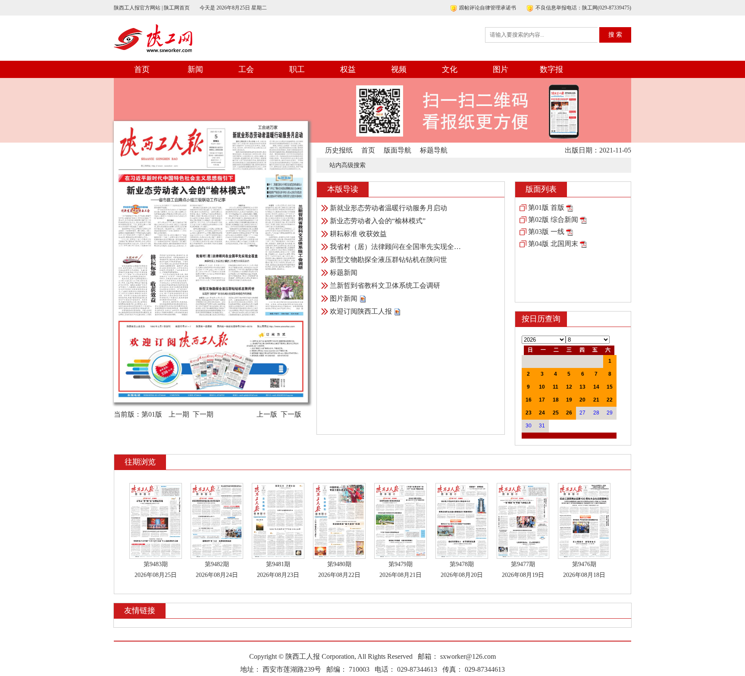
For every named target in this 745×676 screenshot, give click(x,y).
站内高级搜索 (347, 165)
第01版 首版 (546, 207)
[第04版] (583, 243)
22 (610, 400)
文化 (449, 69)
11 (555, 387)
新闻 (195, 69)
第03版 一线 (546, 231)
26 (569, 413)
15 (610, 387)
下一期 (203, 414)
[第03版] (569, 231)
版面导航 (397, 150)
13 (582, 387)
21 (596, 400)
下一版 (291, 414)
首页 (142, 69)
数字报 (551, 69)
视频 (399, 69)
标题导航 (434, 150)
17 (542, 400)
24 (542, 413)
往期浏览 (140, 462)
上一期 (179, 414)
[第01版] (569, 207)
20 (582, 400)
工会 (246, 69)
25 (556, 413)
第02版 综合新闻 (553, 219)
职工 (297, 69)
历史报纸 (339, 150)
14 (596, 387)
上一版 (267, 414)
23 (529, 413)
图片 (500, 69)
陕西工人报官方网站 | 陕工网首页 (152, 8)
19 (569, 400)
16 (529, 400)
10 (542, 387)
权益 (348, 69)
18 (556, 400)
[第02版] (583, 219)
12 (569, 387)
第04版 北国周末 (553, 243)
